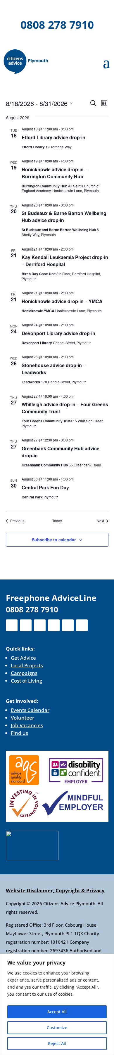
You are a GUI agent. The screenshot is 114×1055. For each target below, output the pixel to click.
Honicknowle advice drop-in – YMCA (62, 301)
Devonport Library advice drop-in (58, 333)
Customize (57, 1027)
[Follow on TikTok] (93, 8)
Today (57, 520)
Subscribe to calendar (54, 539)
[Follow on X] (32, 8)
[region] (57, 1004)
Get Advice (23, 657)
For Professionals (57, 41)
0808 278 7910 (57, 24)
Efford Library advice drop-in (53, 137)
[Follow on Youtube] (77, 8)
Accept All (57, 1011)
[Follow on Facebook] (17, 8)
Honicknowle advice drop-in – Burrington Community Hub (54, 173)
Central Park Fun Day (45, 487)
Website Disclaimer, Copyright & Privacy (55, 890)
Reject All (57, 1043)
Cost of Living (26, 680)
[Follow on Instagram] (47, 8)
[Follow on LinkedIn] (62, 8)
